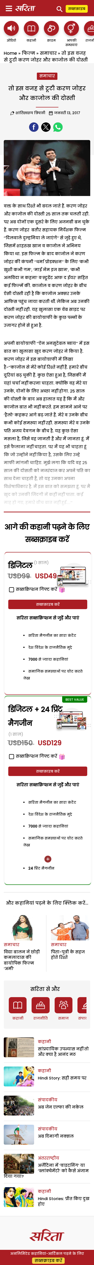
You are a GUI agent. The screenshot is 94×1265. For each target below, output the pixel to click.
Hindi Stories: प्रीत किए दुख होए (63, 1201)
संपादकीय (47, 1100)
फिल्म (28, 53)
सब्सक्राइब (76, 8)
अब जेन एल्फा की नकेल (60, 1107)
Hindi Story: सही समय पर (62, 1078)
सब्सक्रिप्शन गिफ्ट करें (36, 756)
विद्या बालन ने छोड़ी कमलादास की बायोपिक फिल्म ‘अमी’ (22, 960)
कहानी (17, 1018)
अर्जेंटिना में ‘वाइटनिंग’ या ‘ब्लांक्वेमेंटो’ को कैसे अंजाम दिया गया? (46, 1171)
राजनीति (40, 1018)
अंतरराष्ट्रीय (48, 1158)
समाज (63, 1018)
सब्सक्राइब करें (48, 604)
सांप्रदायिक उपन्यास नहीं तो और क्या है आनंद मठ (63, 1051)
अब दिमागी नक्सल (56, 1136)
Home (10, 53)
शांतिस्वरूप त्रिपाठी (30, 112)
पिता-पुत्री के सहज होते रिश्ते (68, 954)
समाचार (48, 53)
